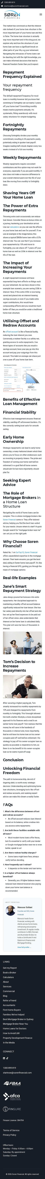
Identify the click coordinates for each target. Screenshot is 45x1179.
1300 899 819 (9, 2)
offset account (12, 332)
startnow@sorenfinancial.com (16, 6)
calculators (15, 227)
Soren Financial (9, 520)
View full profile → (24, 947)
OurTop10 (20, 552)
